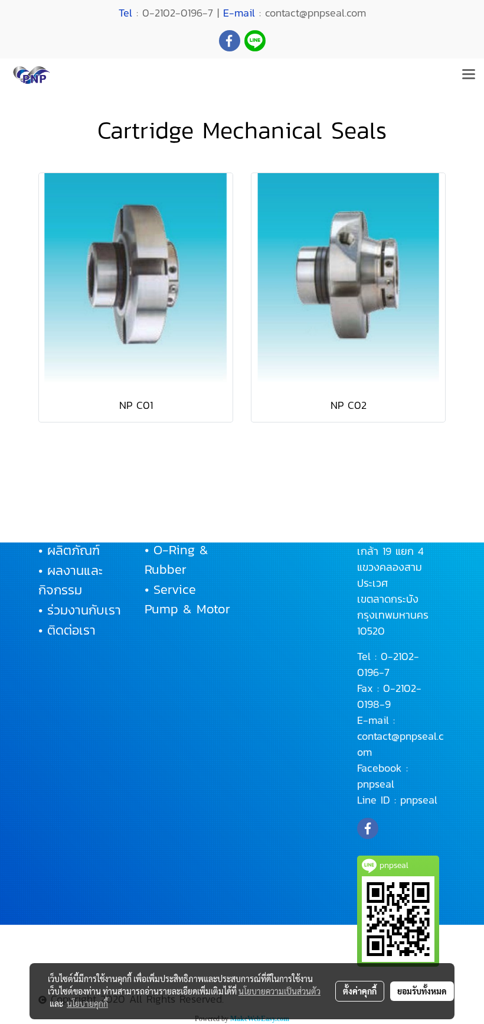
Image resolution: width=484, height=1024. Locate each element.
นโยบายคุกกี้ (87, 1003)
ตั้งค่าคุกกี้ (360, 991)
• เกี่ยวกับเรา (72, 530)
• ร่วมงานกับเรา (79, 610)
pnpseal (375, 784)
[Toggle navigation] (469, 75)
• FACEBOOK (285, 510)
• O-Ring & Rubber (176, 559)
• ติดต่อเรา (67, 630)
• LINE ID (276, 530)
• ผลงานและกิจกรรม (70, 580)
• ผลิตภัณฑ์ (69, 550)
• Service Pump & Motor (187, 599)
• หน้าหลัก (64, 510)
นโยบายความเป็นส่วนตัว (279, 991)
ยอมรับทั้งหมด (422, 991)
